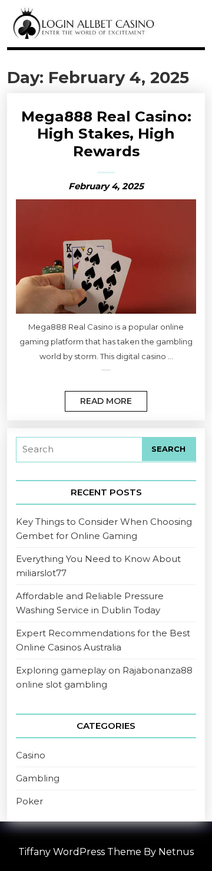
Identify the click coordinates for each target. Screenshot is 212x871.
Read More (98, 398)
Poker (29, 801)
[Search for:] (79, 450)
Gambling (37, 778)
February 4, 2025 (106, 186)
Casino (30, 755)
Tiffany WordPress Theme (79, 851)
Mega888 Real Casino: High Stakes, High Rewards (106, 133)
